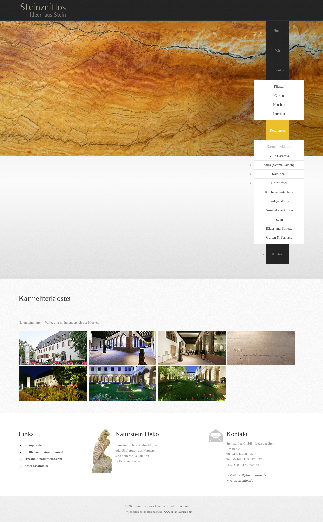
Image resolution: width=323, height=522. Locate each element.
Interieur (279, 114)
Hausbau (279, 105)
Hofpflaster (279, 183)
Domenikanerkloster (279, 210)
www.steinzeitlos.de (239, 480)
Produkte (277, 70)
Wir (277, 50)
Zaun (279, 219)
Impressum (185, 506)
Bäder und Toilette (279, 228)
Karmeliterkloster (279, 147)
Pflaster (279, 86)
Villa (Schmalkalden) (279, 165)
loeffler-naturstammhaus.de (44, 452)
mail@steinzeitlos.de (252, 475)
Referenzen (278, 130)
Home (278, 31)
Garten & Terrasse (279, 237)
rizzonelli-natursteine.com (43, 459)
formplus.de (33, 445)
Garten (279, 96)
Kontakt (277, 254)
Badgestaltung (279, 201)
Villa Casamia (279, 156)
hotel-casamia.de (37, 466)
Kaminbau (279, 174)
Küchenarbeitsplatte (279, 192)
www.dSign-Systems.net (178, 511)
